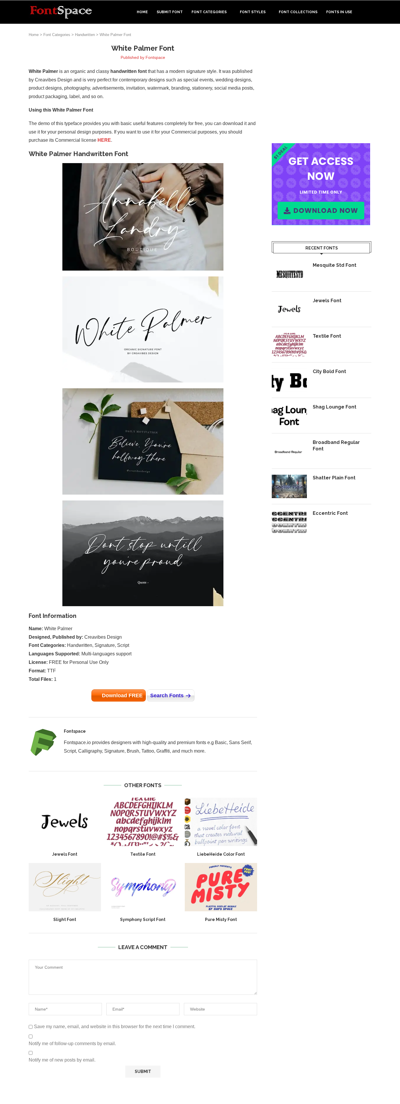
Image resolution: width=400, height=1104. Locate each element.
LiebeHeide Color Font (221, 854)
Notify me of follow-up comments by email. (72, 1043)
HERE (104, 140)
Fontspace (155, 57)
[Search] (368, 12)
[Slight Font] (65, 887)
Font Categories (209, 12)
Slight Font (64, 919)
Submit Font (170, 12)
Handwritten (85, 35)
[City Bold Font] (289, 380)
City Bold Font (329, 371)
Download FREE (122, 695)
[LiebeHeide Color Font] (221, 822)
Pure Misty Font (221, 919)
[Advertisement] (321, 85)
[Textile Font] (143, 822)
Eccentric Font (330, 513)
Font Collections (298, 12)
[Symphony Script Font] (143, 887)
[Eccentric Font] (289, 522)
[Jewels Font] (65, 822)
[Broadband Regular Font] (289, 451)
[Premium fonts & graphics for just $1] (321, 147)
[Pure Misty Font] (221, 887)
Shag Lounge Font (334, 407)
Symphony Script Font (142, 919)
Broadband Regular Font (336, 446)
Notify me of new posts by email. (62, 1059)
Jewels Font (64, 854)
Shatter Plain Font (334, 478)
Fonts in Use (339, 12)
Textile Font (142, 854)
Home (142, 12)
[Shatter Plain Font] (289, 486)
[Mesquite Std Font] (289, 274)
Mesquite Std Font (334, 265)
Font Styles (253, 12)
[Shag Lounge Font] (289, 415)
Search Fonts (167, 695)
